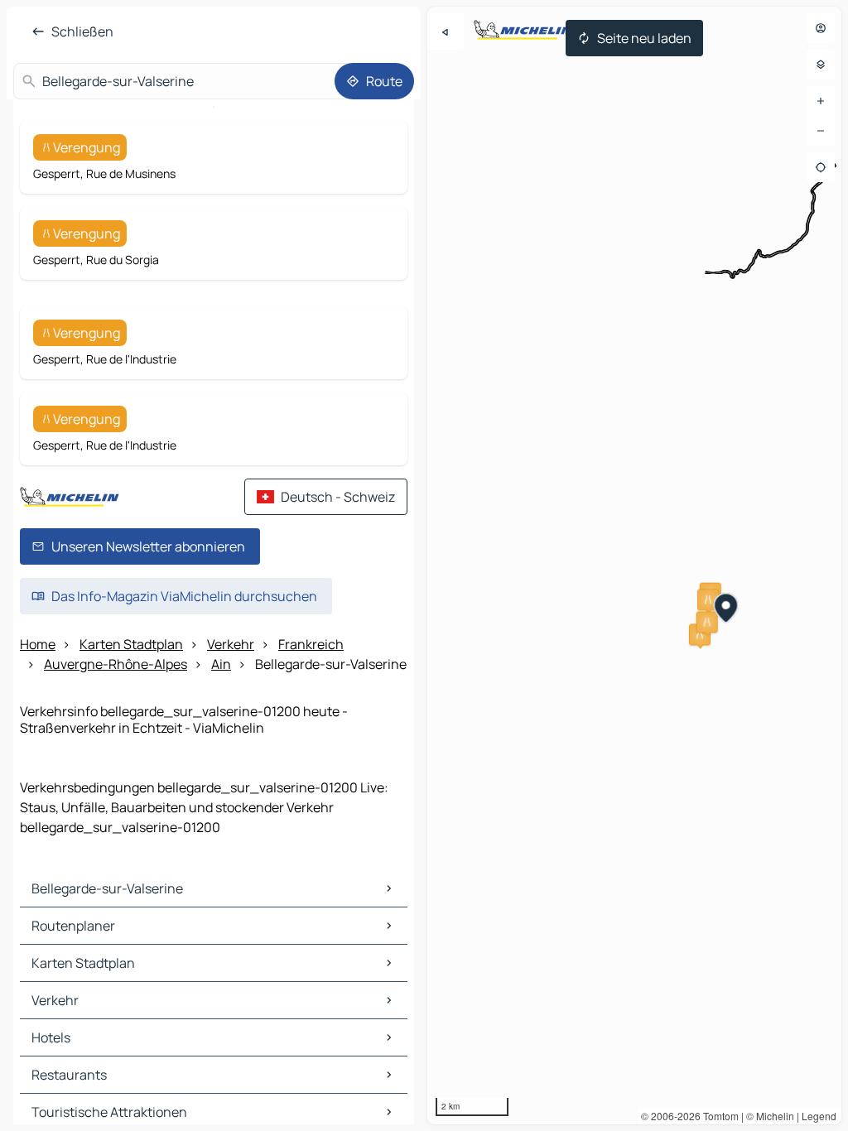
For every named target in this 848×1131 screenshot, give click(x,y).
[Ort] (821, 167)
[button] (708, 599)
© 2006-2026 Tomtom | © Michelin (717, 1116)
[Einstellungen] (821, 64)
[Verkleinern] (821, 131)
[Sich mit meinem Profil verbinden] (821, 28)
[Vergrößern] (821, 101)
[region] (634, 565)
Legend (819, 1116)
